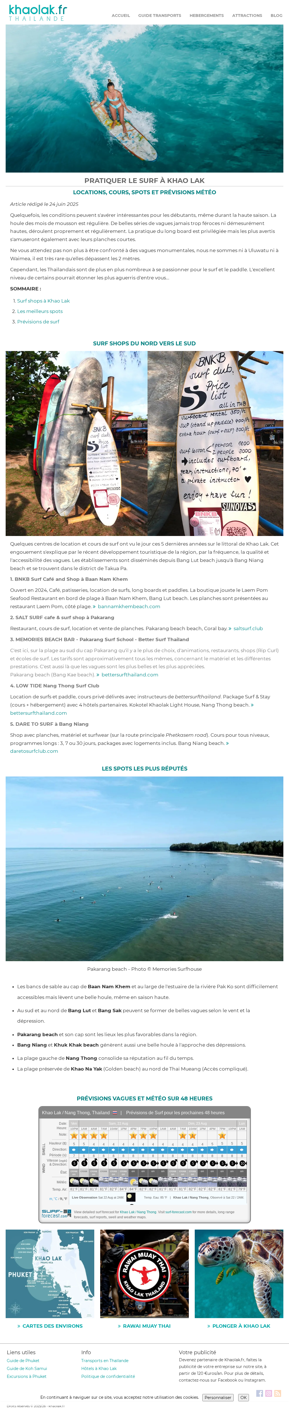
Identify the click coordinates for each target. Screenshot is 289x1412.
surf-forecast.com (178, 1212)
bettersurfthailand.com (130, 675)
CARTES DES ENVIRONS (53, 1326)
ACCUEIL (121, 15)
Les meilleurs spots (40, 311)
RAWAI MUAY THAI (147, 1326)
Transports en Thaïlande (104, 1360)
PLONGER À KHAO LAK (241, 1326)
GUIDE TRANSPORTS (159, 15)
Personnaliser (218, 1397)
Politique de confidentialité (108, 1376)
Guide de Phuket (23, 1360)
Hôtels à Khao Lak (99, 1368)
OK (243, 1397)
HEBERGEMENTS (207, 15)
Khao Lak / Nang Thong (138, 1212)
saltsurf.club (248, 628)
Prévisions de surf (38, 322)
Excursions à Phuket (27, 1376)
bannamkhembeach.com (129, 606)
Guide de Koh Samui (27, 1368)
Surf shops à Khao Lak (43, 301)
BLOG (277, 15)
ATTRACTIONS (247, 15)
